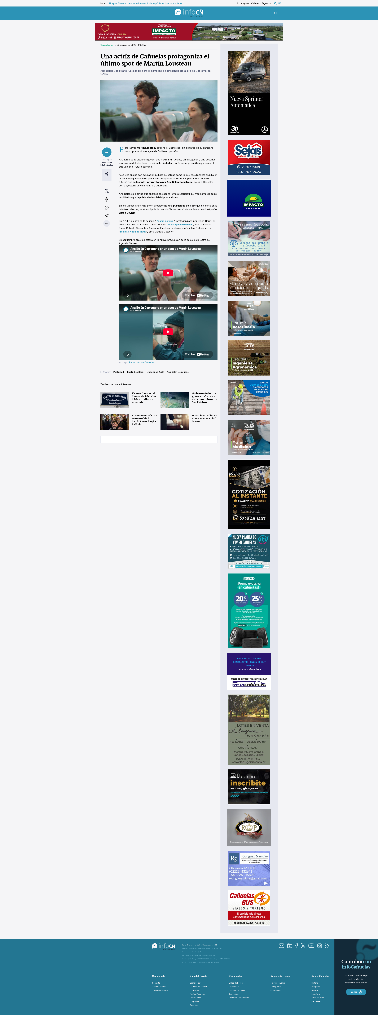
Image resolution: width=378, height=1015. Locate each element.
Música (315, 990)
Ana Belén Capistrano (178, 372)
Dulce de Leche (236, 983)
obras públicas (156, 3)
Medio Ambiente (173, 3)
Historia (315, 983)
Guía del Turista (198, 976)
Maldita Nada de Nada (133, 231)
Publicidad (118, 372)
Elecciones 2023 (155, 372)
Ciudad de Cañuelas (198, 986)
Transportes (276, 986)
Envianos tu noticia (160, 990)
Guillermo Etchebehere (239, 998)
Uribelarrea (194, 990)
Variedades (107, 45)
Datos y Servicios (280, 976)
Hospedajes (195, 1001)
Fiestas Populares (197, 994)
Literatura (316, 994)
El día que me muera (180, 224)
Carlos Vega (234, 994)
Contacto (156, 983)
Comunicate (158, 976)
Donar (354, 991)
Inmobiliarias (276, 990)
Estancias (194, 1005)
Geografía (316, 986)
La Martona (234, 986)
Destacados (235, 976)
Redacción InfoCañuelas (141, 362)
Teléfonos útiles (278, 983)
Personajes (316, 1001)
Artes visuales (318, 998)
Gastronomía (195, 998)
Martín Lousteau (135, 372)
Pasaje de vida (165, 221)
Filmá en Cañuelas (237, 990)
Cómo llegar (195, 983)
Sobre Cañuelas (320, 976)
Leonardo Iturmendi (138, 3)
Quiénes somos (159, 986)
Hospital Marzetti (117, 3)
